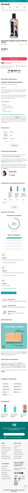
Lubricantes (5, 383)
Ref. (1, 50)
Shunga (12, 132)
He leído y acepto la (14, 437)
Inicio (2, 10)
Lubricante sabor (17, 389)
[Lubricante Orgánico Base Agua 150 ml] (5, 408)
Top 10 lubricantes (17, 383)
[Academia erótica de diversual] (20, 473)
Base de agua (5, 386)
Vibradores (4, 468)
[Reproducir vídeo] (3, 346)
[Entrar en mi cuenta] (10, 7)
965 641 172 (12, 66)
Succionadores (5, 466)
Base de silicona (17, 386)
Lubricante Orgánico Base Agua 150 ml (4, 415)
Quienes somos (17, 445)
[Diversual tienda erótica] (9, 4)
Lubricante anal (6, 389)
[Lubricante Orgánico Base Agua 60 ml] (15, 408)
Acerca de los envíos (6, 450)
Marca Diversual (17, 450)
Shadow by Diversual (6, 478)
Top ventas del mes (6, 476)
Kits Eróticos (4, 472)
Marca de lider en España (14, 1)
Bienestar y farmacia (6, 470)
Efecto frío (5, 394)
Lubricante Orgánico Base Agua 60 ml (14, 415)
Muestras (5, 392)
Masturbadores (5, 474)
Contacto (3, 445)
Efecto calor (16, 392)
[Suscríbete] (23, 434)
